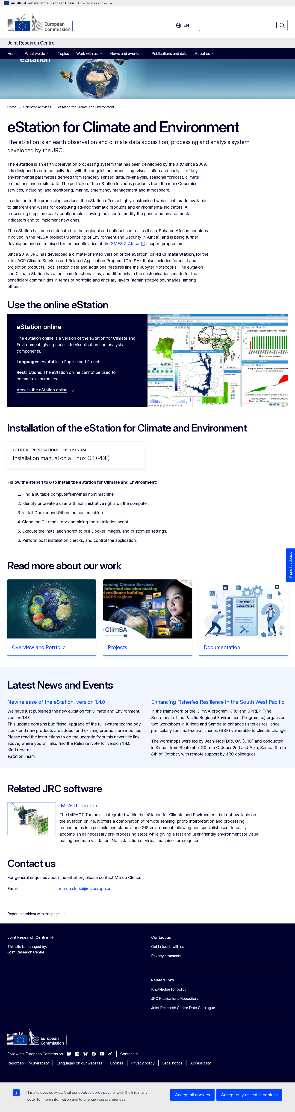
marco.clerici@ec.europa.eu (85, 888)
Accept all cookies (192, 1094)
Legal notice (172, 1063)
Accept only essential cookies (249, 1094)
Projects (117, 647)
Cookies (117, 1063)
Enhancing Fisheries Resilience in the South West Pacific (217, 702)
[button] (36, 914)
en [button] (186, 25)
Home (12, 53)
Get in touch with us (167, 946)
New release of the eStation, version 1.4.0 (56, 702)
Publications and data (169, 53)
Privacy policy (143, 1063)
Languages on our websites (79, 1063)
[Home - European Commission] (44, 23)
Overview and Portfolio (39, 647)
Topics (63, 53)
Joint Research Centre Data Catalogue (183, 1007)
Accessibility (200, 1063)
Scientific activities (37, 107)
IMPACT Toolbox (78, 806)
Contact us (129, 1054)
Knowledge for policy (169, 989)
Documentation (222, 647)
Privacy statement (166, 955)
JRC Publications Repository (174, 998)
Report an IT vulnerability (28, 1063)
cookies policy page (95, 1092)
